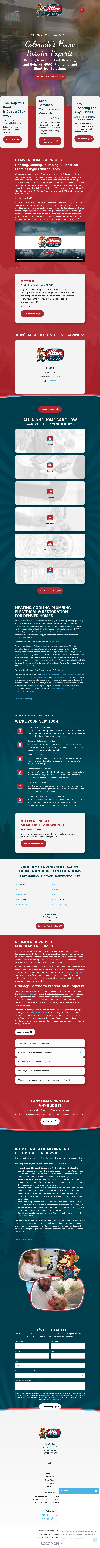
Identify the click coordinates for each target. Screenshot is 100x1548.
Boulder (57, 894)
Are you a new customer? (25, 1371)
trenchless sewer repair (36, 1012)
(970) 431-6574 (50, 917)
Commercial (50, 1483)
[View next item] (54, 400)
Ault (55, 884)
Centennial (22, 904)
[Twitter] (56, 1515)
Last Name (55, 1342)
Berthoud (21, 894)
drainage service (26, 994)
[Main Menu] (17, 10)
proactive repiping (74, 972)
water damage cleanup (52, 674)
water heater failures (52, 959)
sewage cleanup (60, 677)
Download (52, 381)
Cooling (50, 1470)
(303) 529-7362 (50, 1453)
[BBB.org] (48, 1515)
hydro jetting (60, 1010)
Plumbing (50, 1473)
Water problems (22, 951)
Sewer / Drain (50, 1480)
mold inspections (28, 677)
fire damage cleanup (72, 674)
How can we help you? (23, 1381)
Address (18, 1361)
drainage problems (72, 1015)
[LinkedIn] (48, 1518)
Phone (17, 1351)
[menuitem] (40, 1538)
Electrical (50, 1477)
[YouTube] (43, 1518)
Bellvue (57, 889)
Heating (50, 1467)
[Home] (49, 10)
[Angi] (52, 1518)
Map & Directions (40, 1505)
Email (53, 1351)
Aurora (20, 889)
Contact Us (50, 1486)
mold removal (42, 677)
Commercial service (58, 688)
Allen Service (46, 1158)
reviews (29, 1223)
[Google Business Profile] (43, 1515)
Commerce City (60, 904)
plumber (76, 951)
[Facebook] (52, 1515)
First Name (19, 1342)
